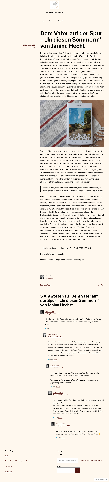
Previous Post (45, 285)
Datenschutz (8, 471)
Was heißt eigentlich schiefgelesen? (16, 461)
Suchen (59, 466)
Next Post (100, 285)
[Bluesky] (61, 454)
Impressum (8, 466)
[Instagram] (58, 454)
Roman (33, 47)
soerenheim (49, 311)
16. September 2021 (55, 336)
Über (6, 455)
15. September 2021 (52, 314)
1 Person (55, 359)
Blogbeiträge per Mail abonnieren (91, 460)
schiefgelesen (54, 12)
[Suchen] (77, 470)
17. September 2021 (63, 426)
